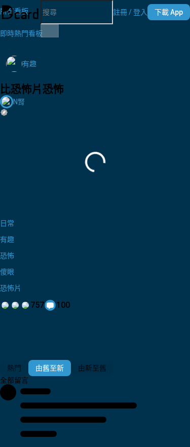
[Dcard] (20, 12)
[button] (130, 12)
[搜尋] (50, 30)
